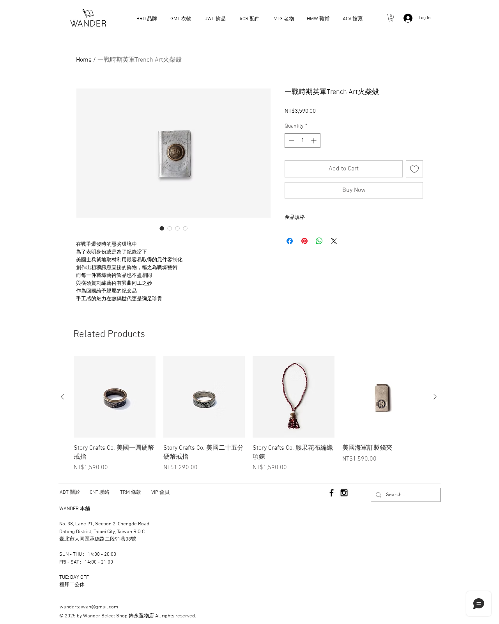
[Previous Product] (62, 396)
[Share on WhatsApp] (319, 241)
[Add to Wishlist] (414, 168)
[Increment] (314, 140)
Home (84, 60)
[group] (249, 414)
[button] (391, 17)
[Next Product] (435, 396)
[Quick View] (115, 397)
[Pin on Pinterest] (304, 241)
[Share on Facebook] (289, 241)
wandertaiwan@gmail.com (89, 607)
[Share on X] (334, 241)
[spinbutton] (303, 140)
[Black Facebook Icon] (331, 493)
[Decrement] (291, 140)
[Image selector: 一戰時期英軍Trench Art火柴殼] (162, 228)
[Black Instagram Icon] (344, 493)
